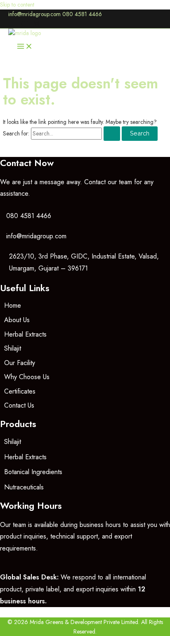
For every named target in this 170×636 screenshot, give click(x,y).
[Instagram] (36, 25)
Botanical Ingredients (33, 472)
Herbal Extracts (25, 334)
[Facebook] (12, 25)
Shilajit (12, 348)
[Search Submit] (112, 133)
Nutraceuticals (24, 487)
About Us (17, 320)
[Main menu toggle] (24, 47)
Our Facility (19, 363)
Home (12, 305)
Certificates (19, 391)
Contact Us (19, 405)
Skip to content (17, 4)
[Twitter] (24, 25)
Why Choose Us (27, 377)
